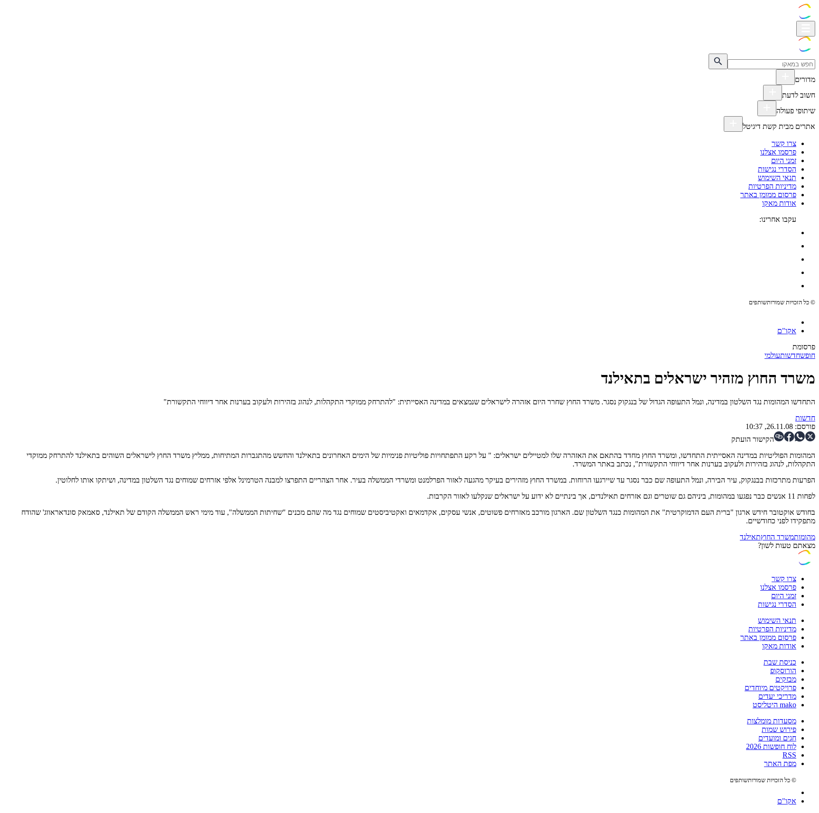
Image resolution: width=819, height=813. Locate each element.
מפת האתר (780, 763)
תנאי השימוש (777, 178)
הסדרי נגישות (777, 169)
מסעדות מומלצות (771, 721)
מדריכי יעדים (777, 696)
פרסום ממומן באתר (768, 195)
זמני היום (783, 160)
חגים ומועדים (777, 738)
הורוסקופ (783, 671)
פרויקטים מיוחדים (770, 688)
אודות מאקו (779, 203)
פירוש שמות (779, 729)
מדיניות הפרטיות (772, 186)
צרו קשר (784, 143)
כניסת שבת (780, 662)
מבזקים (785, 679)
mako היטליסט (774, 705)
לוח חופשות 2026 (771, 746)
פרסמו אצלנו (778, 152)
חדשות (805, 418)
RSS (789, 755)
